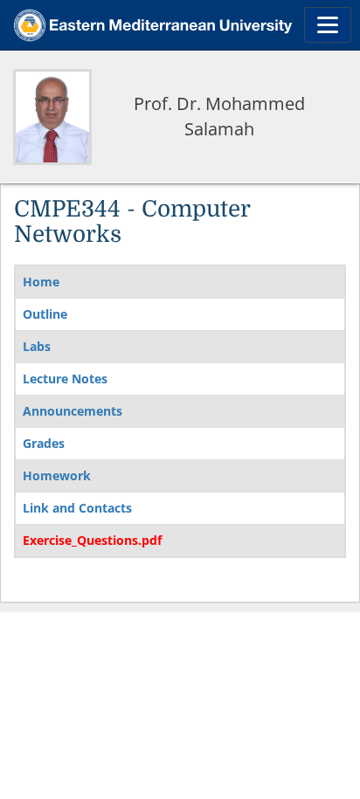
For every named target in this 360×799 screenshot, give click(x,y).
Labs (37, 346)
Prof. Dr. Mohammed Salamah (219, 116)
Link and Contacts (77, 507)
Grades (44, 443)
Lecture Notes (65, 378)
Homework (57, 475)
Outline (45, 314)
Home (41, 281)
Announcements (72, 411)
